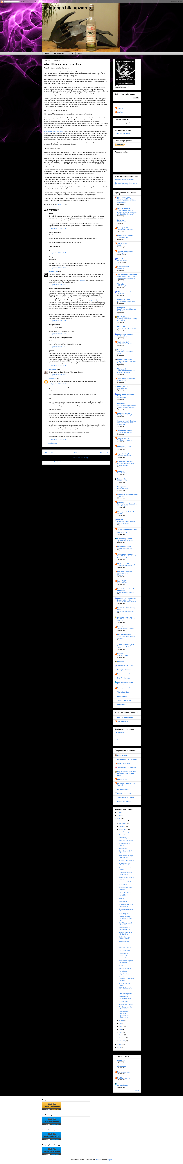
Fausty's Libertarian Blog (126, 670)
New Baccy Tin (124, 914)
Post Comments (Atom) (80, 458)
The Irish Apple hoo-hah (124, 432)
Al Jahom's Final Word (125, 292)
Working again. (124, 1001)
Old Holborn (121, 502)
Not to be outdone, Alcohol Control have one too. (126, 978)
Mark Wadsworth (123, 267)
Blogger (109, 1160)
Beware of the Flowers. (126, 860)
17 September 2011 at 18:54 (57, 284)
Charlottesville (121, 380)
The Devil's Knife (123, 342)
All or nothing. (123, 884)
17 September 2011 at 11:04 (57, 268)
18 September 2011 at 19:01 (57, 375)
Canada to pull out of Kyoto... (126, 592)
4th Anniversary (122, 260)
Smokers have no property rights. (124, 928)
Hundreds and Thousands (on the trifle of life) (126, 599)
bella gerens (121, 487)
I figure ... (120, 575)
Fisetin (119, 245)
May (120, 1029)
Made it (119, 513)
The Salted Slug (123, 692)
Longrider (120, 220)
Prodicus (120, 661)
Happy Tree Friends (124, 801)
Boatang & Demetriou (125, 717)
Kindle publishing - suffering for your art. (125, 918)
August (121, 1020)
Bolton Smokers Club (125, 334)
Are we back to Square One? (126, 301)
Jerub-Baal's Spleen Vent (126, 378)
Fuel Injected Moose (124, 228)
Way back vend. (124, 835)
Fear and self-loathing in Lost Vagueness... (126, 683)
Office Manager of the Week (125, 628)
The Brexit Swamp (123, 336)
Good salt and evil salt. (126, 840)
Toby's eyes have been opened (126, 328)
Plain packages (122, 583)
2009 (119, 1047)
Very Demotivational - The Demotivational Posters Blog (126, 773)
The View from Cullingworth (127, 274)
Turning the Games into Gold (126, 565)
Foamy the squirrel (124, 793)
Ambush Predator (123, 208)
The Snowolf (121, 369)
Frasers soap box (123, 1072)
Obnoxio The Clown (124, 359)
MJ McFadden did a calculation (53, 131)
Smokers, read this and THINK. (125, 179)
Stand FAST (121, 581)
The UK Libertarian (124, 700)
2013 (119, 812)
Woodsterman (122, 755)
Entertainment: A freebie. (124, 844)
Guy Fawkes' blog (123, 197)
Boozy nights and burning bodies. (125, 864)
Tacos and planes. (125, 958)
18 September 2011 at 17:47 (57, 347)
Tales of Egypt (121, 286)
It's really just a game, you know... (126, 961)
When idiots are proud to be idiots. (126, 905)
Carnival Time (121, 222)
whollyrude (121, 1060)
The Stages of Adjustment (125, 440)
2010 (119, 1044)
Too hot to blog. (124, 832)
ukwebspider (122, 1066)
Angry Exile (52, 369)
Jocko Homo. (123, 991)
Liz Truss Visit (121, 397)
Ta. (120, 944)
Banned (120, 654)
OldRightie (121, 307)
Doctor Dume (122, 779)
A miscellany (123, 838)
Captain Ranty (122, 696)
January (122, 1041)
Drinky (117, 739)
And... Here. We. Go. (126, 882)
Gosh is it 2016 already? (124, 455)
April (121, 1032)
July (120, 1023)
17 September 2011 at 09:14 (57, 228)
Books (71, 53)
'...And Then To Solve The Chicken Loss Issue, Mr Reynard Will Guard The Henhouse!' (127, 212)
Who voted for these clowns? (125, 888)
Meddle (121, 898)
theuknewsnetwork (124, 634)
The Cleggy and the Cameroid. (125, 1008)
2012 (119, 815)
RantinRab (121, 627)
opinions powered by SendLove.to (54, 462)
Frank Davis (121, 259)
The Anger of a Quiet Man (126, 512)
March (121, 1035)
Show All (137, 1090)
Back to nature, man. (126, 1004)
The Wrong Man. (124, 950)
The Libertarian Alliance (125, 665)
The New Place (58, 53)
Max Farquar (121, 350)
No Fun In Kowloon (123, 655)
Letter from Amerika (124, 674)
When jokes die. (124, 941)
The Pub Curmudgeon (125, 251)
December (123, 821)
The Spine (121, 284)
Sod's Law (120, 496)
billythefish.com (123, 789)
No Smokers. (123, 848)
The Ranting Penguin (125, 554)
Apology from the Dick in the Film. (126, 933)
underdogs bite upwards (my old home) (126, 1084)
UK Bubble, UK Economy (126, 564)
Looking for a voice (124, 688)
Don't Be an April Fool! (124, 533)
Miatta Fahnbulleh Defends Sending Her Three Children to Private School (126, 200)
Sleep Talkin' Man (123, 763)
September (123, 829)
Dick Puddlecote (123, 317)
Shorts (80, 53)
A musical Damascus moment (126, 602)
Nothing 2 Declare (123, 413)
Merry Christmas (122, 473)
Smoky (117, 736)
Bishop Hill (121, 326)
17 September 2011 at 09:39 (57, 253)
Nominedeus (121, 704)
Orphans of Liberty (124, 299)
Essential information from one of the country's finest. (126, 184)
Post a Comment (52, 443)
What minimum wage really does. (126, 856)
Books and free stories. (122, 133)
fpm (97, 1160)
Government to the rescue (125, 229)
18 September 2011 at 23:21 (57, 384)
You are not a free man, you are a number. (125, 894)
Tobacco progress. (125, 968)
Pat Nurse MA (53, 272)
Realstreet (121, 403)
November (123, 823)
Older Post (104, 452)
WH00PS (120, 520)
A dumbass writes (122, 488)
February (122, 1038)
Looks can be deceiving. (123, 954)
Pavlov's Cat (121, 479)
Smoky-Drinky (119, 743)
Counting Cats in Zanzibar (126, 421)
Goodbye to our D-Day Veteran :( (127, 415)
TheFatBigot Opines (124, 430)
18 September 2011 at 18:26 (57, 365)
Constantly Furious (124, 446)
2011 (119, 818)
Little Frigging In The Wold (127, 759)
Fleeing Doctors (122, 388)
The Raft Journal (123, 438)
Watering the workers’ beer (125, 253)
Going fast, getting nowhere (127, 494)
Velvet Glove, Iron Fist (125, 235)
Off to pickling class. (125, 994)
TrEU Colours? (121, 448)
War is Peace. (123, 971)
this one (82, 280)
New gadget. (123, 901)
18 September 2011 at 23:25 (57, 439)
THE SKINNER (122, 243)
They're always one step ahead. (125, 873)
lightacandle (93, 301)
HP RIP (121, 965)
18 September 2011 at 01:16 (57, 320)
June (121, 1026)
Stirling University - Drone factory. (125, 938)
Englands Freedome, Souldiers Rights (124, 572)
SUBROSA (121, 471)
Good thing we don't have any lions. (125, 852)
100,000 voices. (124, 974)
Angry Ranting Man (124, 454)
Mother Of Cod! (122, 480)
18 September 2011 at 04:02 (57, 334)
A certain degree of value (124, 344)
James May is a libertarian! (125, 611)
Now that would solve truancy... (126, 910)
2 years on (120, 268)
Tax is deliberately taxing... (125, 540)
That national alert (122, 237)
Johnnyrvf (52, 379)
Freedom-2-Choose (124, 546)
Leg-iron (120, 108)
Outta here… (121, 293)
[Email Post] (65, 204)
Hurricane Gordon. (125, 947)
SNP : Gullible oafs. (125, 988)
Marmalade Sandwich (125, 461)
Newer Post (48, 452)
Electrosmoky (119, 732)
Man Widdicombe (123, 678)
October (122, 826)
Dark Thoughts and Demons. (125, 924)
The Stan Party (122, 721)
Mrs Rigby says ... (123, 1078)
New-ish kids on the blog (124, 548)
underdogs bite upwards (66, 7)
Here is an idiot (48, 72)
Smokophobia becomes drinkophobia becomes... (124, 1014)
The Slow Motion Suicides (126, 767)
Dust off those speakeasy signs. (125, 997)
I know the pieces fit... (125, 539)
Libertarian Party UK (124, 617)
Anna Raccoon (122, 386)
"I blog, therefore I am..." (126, 644)
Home (47, 53)
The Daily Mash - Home (125, 797)
